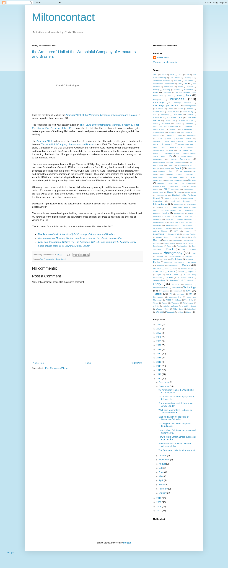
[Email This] (74, 255)
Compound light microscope (165, 126)
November (164, 386)
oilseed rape (188, 240)
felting (162, 171)
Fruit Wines (158, 177)
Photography (49, 259)
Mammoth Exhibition (161, 216)
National (189, 228)
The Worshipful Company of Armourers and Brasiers (68, 144)
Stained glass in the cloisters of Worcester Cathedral (173, 418)
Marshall (169, 219)
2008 (159, 506)
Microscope (188, 225)
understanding (175, 297)
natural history (160, 231)
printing (156, 259)
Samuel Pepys (187, 268)
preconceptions (174, 256)
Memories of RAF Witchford (181, 222)
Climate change (186, 120)
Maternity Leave (160, 222)
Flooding (162, 174)
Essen (170, 165)
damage (156, 141)
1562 (155, 75)
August (162, 464)
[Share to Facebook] (84, 255)
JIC (168, 207)
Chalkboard (177, 114)
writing (180, 312)
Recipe (156, 262)
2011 (159, 378)
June (161, 472)
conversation (158, 132)
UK (190, 294)
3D (187, 75)
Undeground (158, 297)
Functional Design (177, 177)
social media (172, 274)
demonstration (168, 144)
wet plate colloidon (170, 306)
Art (41, 259)
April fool (177, 81)
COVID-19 (157, 135)
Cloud (155, 124)
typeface (180, 294)
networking (158, 234)
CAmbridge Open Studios (165, 105)
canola (190, 109)
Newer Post (38, 363)
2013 (180, 75)
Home (88, 363)
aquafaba (189, 81)
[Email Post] (68, 255)
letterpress (189, 210)
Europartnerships (185, 165)
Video (168, 300)
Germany (160, 183)
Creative (179, 135)
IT (162, 207)
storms (190, 280)
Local (155, 213)
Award (180, 87)
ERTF (190, 162)
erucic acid (158, 165)
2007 (159, 510)
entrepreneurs (159, 162)
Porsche (160, 256)
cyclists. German (184, 138)
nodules (175, 237)
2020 (159, 345)
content (173, 129)
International (160, 204)
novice (167, 240)
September (164, 459)
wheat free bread (189, 306)
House (187, 192)
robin (167, 268)
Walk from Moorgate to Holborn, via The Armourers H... (176, 411)
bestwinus (167, 92)
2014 (159, 366)
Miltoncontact (63, 17)
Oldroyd (156, 243)
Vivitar (155, 303)
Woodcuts (170, 312)
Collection (166, 124)
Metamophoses (172, 225)
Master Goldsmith (184, 219)
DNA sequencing (185, 150)
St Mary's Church (185, 277)
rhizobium (157, 268)
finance (172, 171)
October (163, 455)
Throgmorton (164, 291)
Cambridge (158, 102)
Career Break (158, 112)
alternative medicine (161, 81)
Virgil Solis (188, 300)
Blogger (127, 543)
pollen (193, 253)
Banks (177, 90)
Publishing (176, 259)
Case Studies (174, 112)
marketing (157, 219)
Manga (178, 216)
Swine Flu (176, 288)
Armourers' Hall (44, 141)
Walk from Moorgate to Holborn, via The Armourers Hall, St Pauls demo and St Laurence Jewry (87, 242)
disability (189, 147)
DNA (171, 150)
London (165, 213)
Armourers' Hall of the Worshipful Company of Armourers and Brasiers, (102, 115)
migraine (169, 228)
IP (157, 207)
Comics (178, 124)
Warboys (175, 303)
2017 (159, 353)
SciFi (182, 271)
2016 (159, 357)
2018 (159, 349)
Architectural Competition (163, 84)
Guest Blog (173, 186)
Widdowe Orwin (162, 309)
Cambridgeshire (189, 106)
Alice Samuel (174, 78)
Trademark (177, 291)
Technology (189, 287)
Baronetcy (188, 90)
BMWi (179, 95)
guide (184, 186)
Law (179, 210)
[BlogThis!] (77, 255)
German (192, 180)
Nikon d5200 (173, 234)
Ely (170, 156)
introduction (178, 204)
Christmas (157, 117)
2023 (159, 333)
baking (156, 90)
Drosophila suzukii (171, 153)
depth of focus (175, 147)
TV (171, 294)
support (188, 284)
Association (168, 87)
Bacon (190, 87)
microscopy (157, 228)
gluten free (172, 183)
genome (169, 180)
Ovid (191, 243)
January (163, 493)
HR (194, 192)
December (164, 382)
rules (175, 268)
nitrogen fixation (189, 234)
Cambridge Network (182, 103)
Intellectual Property (180, 201)
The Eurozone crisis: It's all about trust (177, 450)
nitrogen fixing (162, 237)
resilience (160, 265)
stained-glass (159, 280)
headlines (175, 189)
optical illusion (169, 243)
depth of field (159, 147)
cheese (190, 114)
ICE (176, 198)
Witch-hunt (191, 309)
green (190, 183)
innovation (157, 201)
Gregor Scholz (159, 186)
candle (180, 109)
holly (179, 192)
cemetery (165, 114)
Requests (192, 262)
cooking (172, 132)
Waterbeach (188, 303)
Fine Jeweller (184, 171)
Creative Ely (191, 135)
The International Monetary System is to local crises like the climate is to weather (80, 238)
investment (191, 204)
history (170, 192)
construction (158, 129)
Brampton (157, 100)
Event (178, 168)
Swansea (157, 288)
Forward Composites (185, 174)
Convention (187, 129)
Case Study (188, 112)
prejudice (189, 256)
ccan (155, 114)
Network (188, 231)
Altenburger (188, 78)
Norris (184, 237)
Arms (179, 84)
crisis (169, 138)
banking (166, 90)
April (161, 480)
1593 (163, 75)
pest (183, 249)
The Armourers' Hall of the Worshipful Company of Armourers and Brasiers (76, 234)
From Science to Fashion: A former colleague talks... (175, 444)
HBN (165, 189)
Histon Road (158, 192)
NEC (176, 231)
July (161, 468)
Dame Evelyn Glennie (173, 141)
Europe (156, 168)
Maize (190, 213)
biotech (170, 95)
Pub (165, 259)
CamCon (160, 109)
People (170, 249)
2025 (159, 324)
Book (188, 95)
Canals (170, 109)
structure (175, 284)
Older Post (136, 363)
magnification (179, 213)
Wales (164, 303)
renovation (179, 262)
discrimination (158, 150)
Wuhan (189, 312)
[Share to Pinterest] (88, 255)
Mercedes (157, 225)
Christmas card (174, 117)
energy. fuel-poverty (180, 159)
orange (182, 243)
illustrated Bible (187, 198)
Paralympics (158, 246)
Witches (159, 312)
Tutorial (157, 293)
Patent (170, 246)
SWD (166, 288)
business (177, 99)
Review (186, 265)
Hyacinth (167, 198)
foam (171, 174)
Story (58, 259)
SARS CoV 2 (158, 271)
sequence (192, 271)
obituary (176, 240)
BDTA (155, 92)
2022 (159, 337)
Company (189, 124)
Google (10, 552)
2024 (159, 329)
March (162, 484)
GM (182, 183)
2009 (159, 502)
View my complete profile (165, 62)
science (171, 271)
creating (168, 135)
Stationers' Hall (176, 280)
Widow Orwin (178, 309)
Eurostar (166, 168)
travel (63, 259)
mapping (189, 216)
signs (159, 274)
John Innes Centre (180, 207)
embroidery (157, 159)
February (163, 489)
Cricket (159, 138)
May (161, 476)
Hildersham (188, 189)
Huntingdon (162, 195)
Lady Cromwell (168, 210)
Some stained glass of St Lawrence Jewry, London (64, 246)
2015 (159, 362)
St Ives (169, 277)
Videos (178, 300)
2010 (159, 498)
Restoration (173, 265)
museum (179, 228)
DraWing (156, 153)
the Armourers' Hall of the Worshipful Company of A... (176, 391)
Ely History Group (185, 156)
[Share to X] (81, 255)
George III (180, 180)
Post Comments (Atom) (56, 368)
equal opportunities (177, 162)
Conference (187, 126)
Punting (189, 259)
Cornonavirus (186, 132)
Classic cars (170, 120)
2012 (172, 75)
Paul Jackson (182, 246)
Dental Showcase (185, 144)
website (156, 306)
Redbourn (168, 262)
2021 (159, 341)
